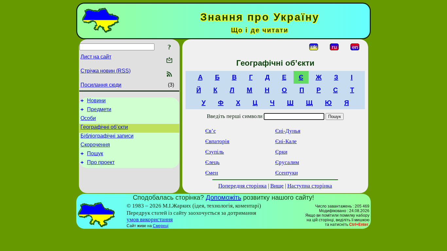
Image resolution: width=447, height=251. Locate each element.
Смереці (161, 226)
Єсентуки (286, 173)
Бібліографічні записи (107, 136)
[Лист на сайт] (169, 60)
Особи (88, 118)
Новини (96, 100)
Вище (277, 186)
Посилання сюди (100, 85)
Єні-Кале (286, 141)
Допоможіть (223, 197)
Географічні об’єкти (104, 127)
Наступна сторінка (309, 186)
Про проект (101, 162)
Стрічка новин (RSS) (105, 71)
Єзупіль (214, 152)
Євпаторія (217, 141)
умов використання (150, 219)
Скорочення (95, 144)
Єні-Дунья (287, 131)
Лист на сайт (95, 56)
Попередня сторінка (242, 186)
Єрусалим (287, 162)
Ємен (211, 173)
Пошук (95, 153)
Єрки (281, 152)
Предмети (99, 109)
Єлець (212, 162)
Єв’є (210, 131)
